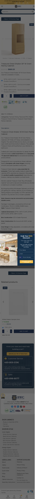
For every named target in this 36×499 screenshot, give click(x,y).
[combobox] (20, 257)
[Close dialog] (34, 235)
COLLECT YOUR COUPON (26, 262)
